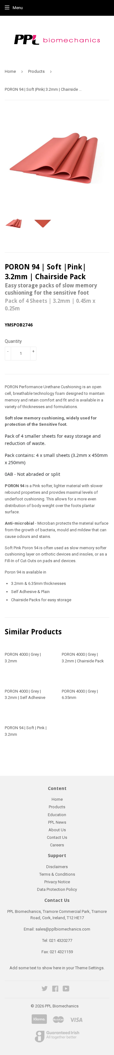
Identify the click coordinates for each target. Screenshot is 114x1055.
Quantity (13, 341)
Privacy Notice (57, 881)
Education (57, 814)
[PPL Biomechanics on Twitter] (44, 989)
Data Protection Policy (57, 889)
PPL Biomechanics (62, 1006)
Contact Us (57, 837)
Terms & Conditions (57, 874)
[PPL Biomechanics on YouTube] (66, 989)
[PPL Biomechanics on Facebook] (55, 989)
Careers (57, 845)
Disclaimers (57, 866)
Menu (18, 7)
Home (10, 71)
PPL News (57, 822)
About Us (57, 829)
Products (36, 71)
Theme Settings (89, 968)
